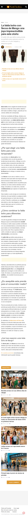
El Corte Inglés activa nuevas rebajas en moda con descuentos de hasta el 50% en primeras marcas (13, 74)
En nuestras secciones (7, 353)
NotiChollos (9, 47)
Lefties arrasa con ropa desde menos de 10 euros (14, 79)
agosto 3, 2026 (5, 423)
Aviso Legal (16, 508)
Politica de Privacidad (6, 508)
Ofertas (6, 22)
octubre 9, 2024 (18, 47)
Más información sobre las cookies (9, 510)
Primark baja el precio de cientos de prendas (12, 474)
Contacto (15, 511)
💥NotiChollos (14, 6)
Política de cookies (5, 511)
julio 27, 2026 (5, 477)
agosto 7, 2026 (5, 394)
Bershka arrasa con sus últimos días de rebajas (13, 69)
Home (2, 22)
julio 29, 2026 (5, 450)
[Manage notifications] (24, 513)
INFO (3, 387)
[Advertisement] (14, 2)
